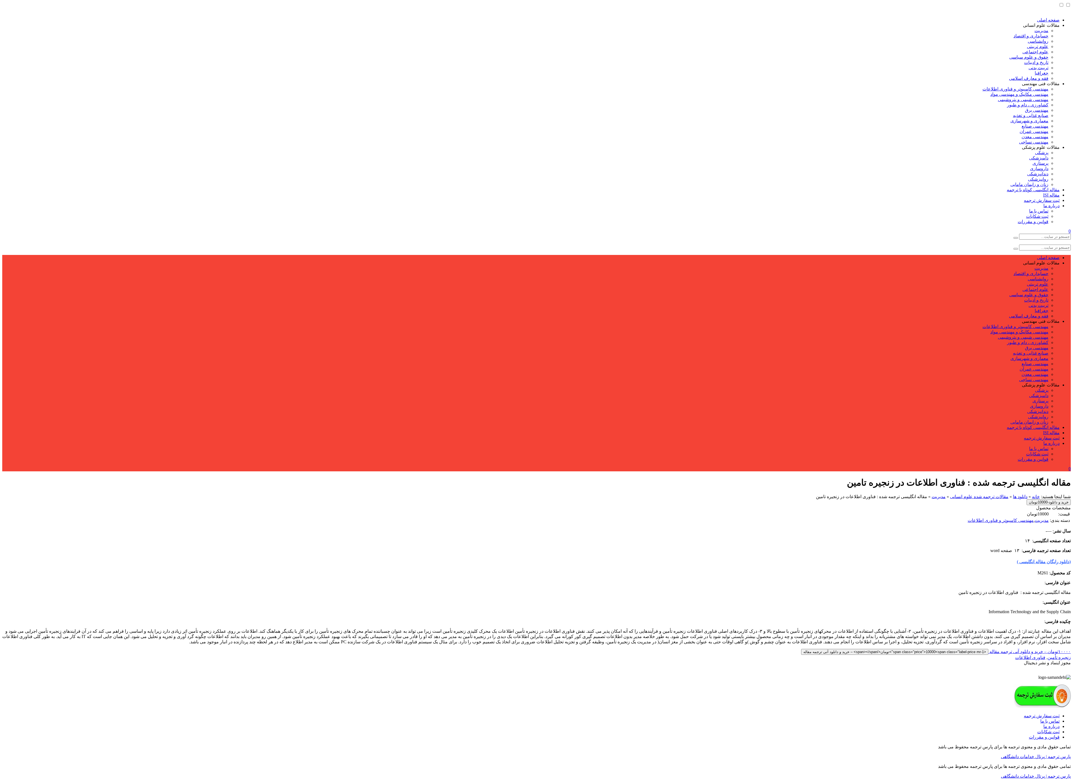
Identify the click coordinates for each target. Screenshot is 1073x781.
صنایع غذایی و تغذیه (1030, 115)
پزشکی (1041, 152)
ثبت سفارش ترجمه (1042, 200)
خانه (1036, 496)
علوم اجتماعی (1035, 51)
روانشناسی (1038, 41)
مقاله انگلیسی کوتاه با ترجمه (1033, 189)
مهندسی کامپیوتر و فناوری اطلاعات (1015, 89)
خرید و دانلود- (1049, 502)
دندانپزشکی (1037, 173)
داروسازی (1039, 168)
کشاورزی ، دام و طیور (1027, 104)
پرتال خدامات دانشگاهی (1023, 756)
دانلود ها (1020, 496)
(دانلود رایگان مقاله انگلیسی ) (1044, 561)
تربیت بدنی (1038, 67)
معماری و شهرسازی (1029, 120)
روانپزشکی (1038, 179)
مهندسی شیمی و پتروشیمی (1023, 99)
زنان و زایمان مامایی (1029, 184)
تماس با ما (1038, 211)
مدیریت (1041, 30)
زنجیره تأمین (1059, 657)
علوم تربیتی (1037, 46)
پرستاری (1040, 163)
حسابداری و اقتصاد (1030, 36)
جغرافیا (1041, 73)
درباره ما (1051, 205)
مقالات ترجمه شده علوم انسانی (979, 496)
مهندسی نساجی (1033, 142)
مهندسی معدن (1035, 136)
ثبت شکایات (1037, 216)
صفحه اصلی (1048, 20)
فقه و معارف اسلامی (1028, 78)
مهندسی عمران (1034, 131)
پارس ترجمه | (1058, 756)
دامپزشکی (1038, 158)
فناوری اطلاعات (1030, 657)
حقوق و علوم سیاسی (1028, 57)
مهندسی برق (1036, 110)
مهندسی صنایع (1035, 126)
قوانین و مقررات (1033, 221)
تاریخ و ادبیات (1036, 62)
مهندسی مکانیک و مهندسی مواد (1019, 94)
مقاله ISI (1051, 195)
